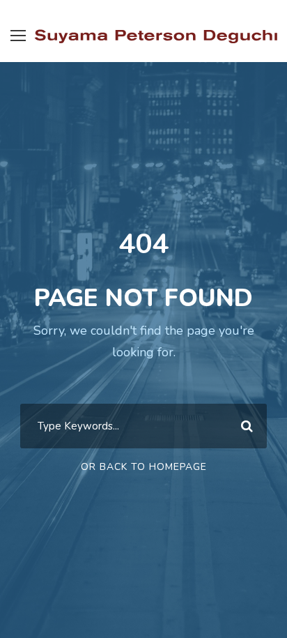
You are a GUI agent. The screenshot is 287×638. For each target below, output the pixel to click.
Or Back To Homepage (144, 466)
